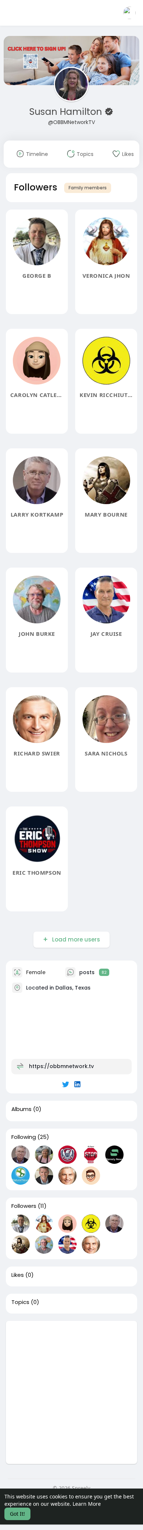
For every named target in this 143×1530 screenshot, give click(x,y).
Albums (21, 1109)
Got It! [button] (17, 1513)
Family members (88, 188)
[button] (129, 13)
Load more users (76, 939)
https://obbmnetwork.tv (61, 1066)
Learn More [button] (87, 1503)
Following (23, 1137)
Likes (17, 1275)
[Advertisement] (71, 1392)
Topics (20, 1302)
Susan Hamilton (66, 111)
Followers (23, 1206)
